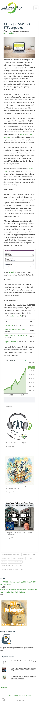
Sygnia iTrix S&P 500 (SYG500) (10, 569)
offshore (29, 558)
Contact (22, 695)
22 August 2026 (10, 446)
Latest (14, 33)
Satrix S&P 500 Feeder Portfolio (15, 329)
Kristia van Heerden (18, 558)
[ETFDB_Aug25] (14, 613)
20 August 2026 (10, 492)
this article (11, 272)
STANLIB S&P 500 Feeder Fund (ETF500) (12, 565)
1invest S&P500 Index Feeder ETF (16, 335)
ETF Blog (8, 33)
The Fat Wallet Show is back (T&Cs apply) (18, 443)
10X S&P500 (9, 325)
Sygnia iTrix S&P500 (11, 342)
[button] (36, 8)
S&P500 (4, 562)
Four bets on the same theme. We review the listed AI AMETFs (18, 488)
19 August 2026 (10, 538)
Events (28, 695)
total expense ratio (16, 316)
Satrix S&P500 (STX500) (15, 562)
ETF (34, 554)
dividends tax (26, 554)
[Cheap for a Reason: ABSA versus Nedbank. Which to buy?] (19, 516)
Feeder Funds (6, 558)
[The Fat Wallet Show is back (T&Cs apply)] (19, 426)
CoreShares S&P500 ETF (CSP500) (10, 554)
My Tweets (4, 687)
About (16, 695)
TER (22, 569)
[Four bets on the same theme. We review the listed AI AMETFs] (19, 470)
